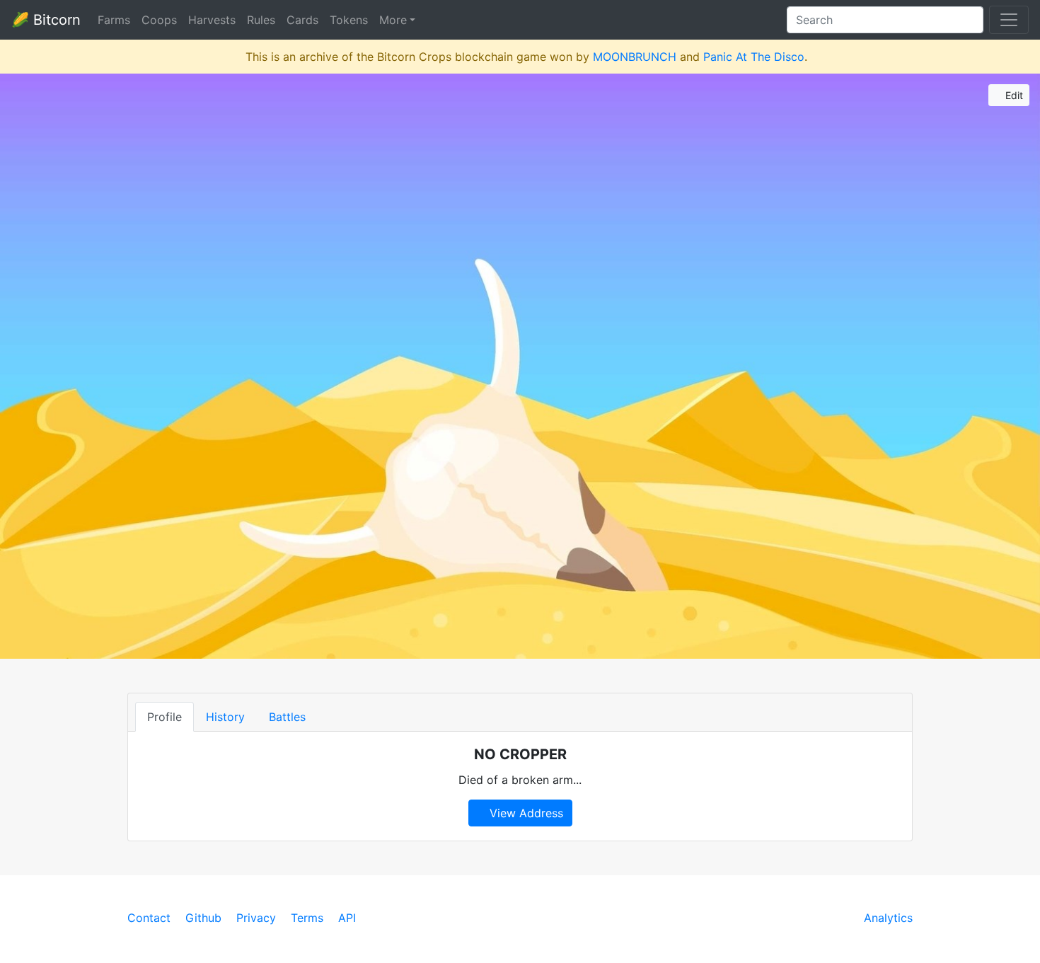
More (393, 20)
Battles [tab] (287, 717)
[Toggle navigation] (1009, 20)
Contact (149, 918)
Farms (114, 20)
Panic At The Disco (753, 57)
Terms (307, 918)
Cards (302, 20)
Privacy (256, 918)
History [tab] (225, 717)
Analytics (888, 918)
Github (203, 918)
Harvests (212, 20)
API (347, 918)
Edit (1013, 95)
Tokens (349, 20)
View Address (524, 813)
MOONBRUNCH (634, 57)
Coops (159, 20)
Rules (261, 20)
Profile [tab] (164, 717)
